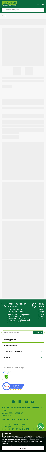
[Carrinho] (43, 4)
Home (4, 16)
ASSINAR (38, 333)
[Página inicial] (9, 4)
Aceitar (23, 448)
